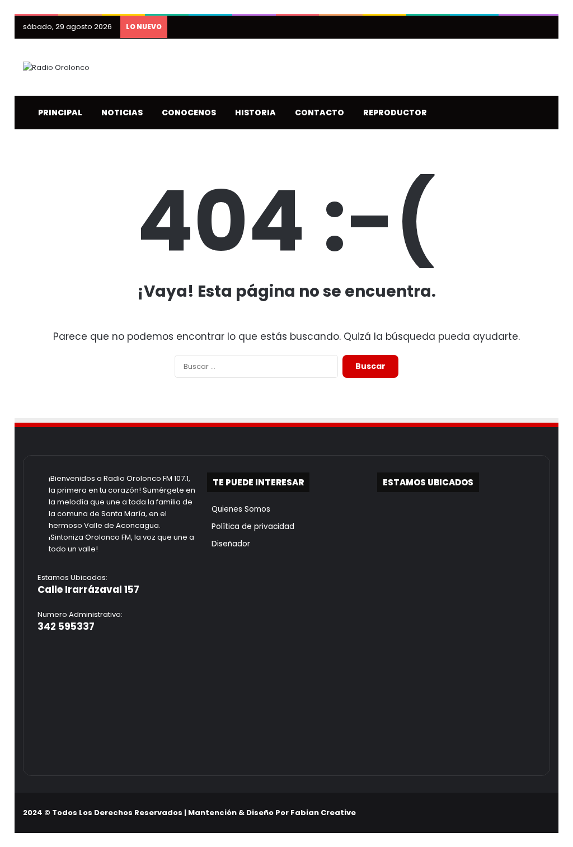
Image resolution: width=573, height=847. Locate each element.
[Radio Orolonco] (56, 67)
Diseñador (228, 544)
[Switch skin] (524, 112)
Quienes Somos (238, 509)
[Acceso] (524, 27)
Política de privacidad (250, 526)
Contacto (317, 112)
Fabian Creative (323, 812)
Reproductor (392, 112)
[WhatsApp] (543, 813)
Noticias (119, 112)
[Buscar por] (541, 112)
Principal (57, 112)
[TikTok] (530, 813)
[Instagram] (516, 813)
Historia (253, 112)
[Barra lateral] (541, 27)
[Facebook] (489, 813)
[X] (503, 813)
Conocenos (186, 112)
